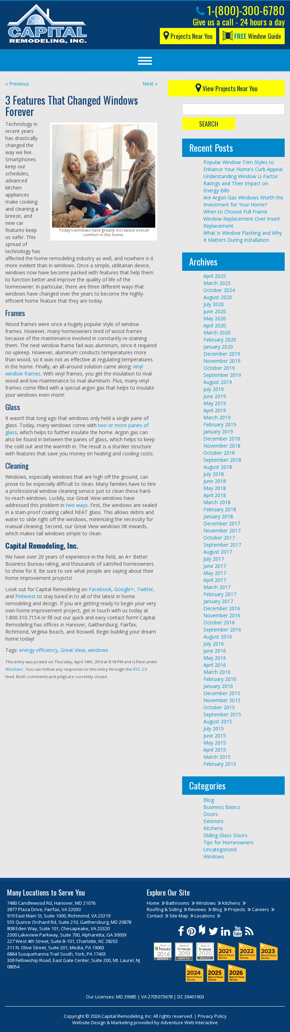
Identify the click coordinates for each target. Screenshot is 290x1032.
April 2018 (214, 495)
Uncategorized (220, 849)
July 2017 (213, 558)
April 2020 (214, 325)
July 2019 (213, 389)
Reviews (197, 909)
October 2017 (219, 537)
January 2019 (218, 431)
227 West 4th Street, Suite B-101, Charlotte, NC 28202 (62, 941)
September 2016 (222, 629)
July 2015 (213, 728)
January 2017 (218, 601)
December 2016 (221, 608)
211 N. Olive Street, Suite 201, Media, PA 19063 (55, 947)
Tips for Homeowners (228, 842)
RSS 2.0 (140, 669)
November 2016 (221, 615)
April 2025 (214, 276)
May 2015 (214, 742)
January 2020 (218, 346)
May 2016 (214, 657)
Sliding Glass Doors (225, 835)
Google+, (124, 589)
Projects (236, 909)
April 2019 (214, 410)
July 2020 (213, 304)
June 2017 (214, 565)
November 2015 (221, 700)
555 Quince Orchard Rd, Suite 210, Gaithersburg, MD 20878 (69, 922)
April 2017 (214, 580)
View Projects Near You (229, 88)
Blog (208, 800)
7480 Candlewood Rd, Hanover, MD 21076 (51, 903)
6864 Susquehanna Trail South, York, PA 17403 (56, 954)
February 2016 (219, 679)
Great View (72, 650)
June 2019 (214, 396)
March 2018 (217, 502)
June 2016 (214, 650)
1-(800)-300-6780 (245, 10)
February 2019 (219, 424)
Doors (210, 814)
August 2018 (217, 466)
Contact (155, 916)
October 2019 (219, 368)
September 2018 (222, 459)
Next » (150, 83)
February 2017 (219, 594)
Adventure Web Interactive (189, 1022)
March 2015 (217, 756)
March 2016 (217, 672)
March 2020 (217, 332)
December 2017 (221, 523)
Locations (205, 916)
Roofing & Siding (164, 909)
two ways (77, 505)
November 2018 (221, 445)
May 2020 (214, 318)
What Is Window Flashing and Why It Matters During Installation (242, 236)
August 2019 (217, 382)
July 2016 (213, 643)
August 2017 (217, 551)
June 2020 (214, 311)
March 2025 (217, 283)
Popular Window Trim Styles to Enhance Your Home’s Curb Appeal (243, 166)
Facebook (99, 589)
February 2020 (219, 339)
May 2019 (214, 403)
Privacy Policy (212, 1016)
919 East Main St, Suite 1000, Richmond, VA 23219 (58, 916)
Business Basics (221, 807)
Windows (14, 669)
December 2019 (221, 353)
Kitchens (213, 828)
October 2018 (219, 452)
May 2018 (214, 488)
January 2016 (218, 686)
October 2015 (219, 707)
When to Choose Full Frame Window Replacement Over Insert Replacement (241, 218)
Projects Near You (191, 36)
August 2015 (217, 721)
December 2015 (221, 693)
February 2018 (219, 509)
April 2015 (214, 749)
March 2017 (217, 587)
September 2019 (222, 375)
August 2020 (217, 297)
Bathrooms (178, 903)
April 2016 (214, 664)
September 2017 (222, 544)
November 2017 (221, 530)
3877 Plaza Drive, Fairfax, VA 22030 (44, 909)
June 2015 (214, 735)
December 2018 (221, 438)
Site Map (178, 916)
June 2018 (214, 481)
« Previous (17, 83)
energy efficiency (38, 650)
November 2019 (221, 360)
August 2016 (217, 636)
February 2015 (219, 763)
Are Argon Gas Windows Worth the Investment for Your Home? (243, 201)
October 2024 (219, 290)
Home (153, 903)
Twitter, (145, 589)
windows (98, 650)
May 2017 (214, 573)
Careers (260, 909)
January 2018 (218, 516)
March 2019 (217, 417)
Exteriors (213, 821)
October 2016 (219, 622)
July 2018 (213, 474)
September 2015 (222, 714)
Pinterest (25, 596)
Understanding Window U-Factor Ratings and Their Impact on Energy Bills (240, 183)
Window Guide (257, 36)
